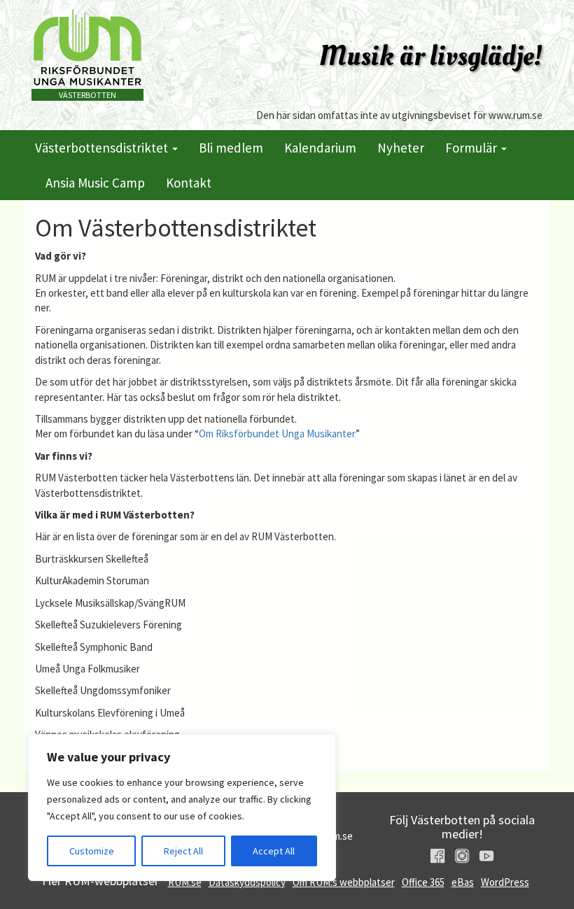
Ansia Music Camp (95, 182)
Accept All (274, 851)
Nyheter (400, 147)
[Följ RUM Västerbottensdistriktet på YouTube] (486, 856)
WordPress (505, 882)
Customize (91, 851)
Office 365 (423, 882)
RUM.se (185, 882)
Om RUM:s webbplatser (344, 882)
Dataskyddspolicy (247, 882)
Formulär (472, 147)
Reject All (183, 851)
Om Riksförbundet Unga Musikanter (277, 433)
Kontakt (188, 182)
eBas (462, 882)
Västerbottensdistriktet (103, 147)
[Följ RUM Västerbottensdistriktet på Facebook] (437, 856)
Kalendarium (320, 147)
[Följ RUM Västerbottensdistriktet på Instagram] (462, 856)
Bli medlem (231, 147)
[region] (182, 807)
